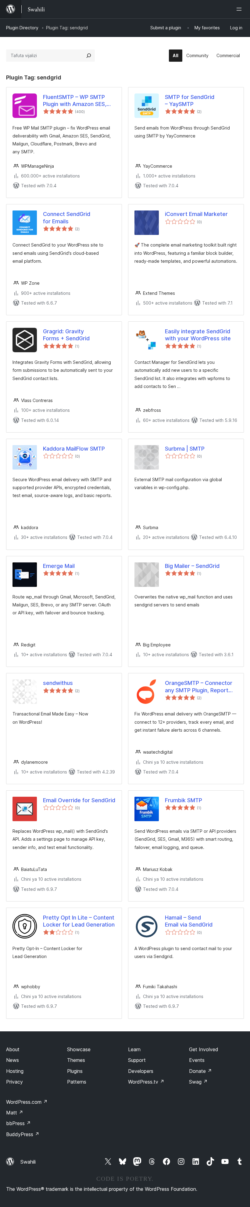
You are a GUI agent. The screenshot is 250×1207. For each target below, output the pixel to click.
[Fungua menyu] (240, 9)
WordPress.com (27, 1102)
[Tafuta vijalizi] (89, 55)
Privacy (14, 1082)
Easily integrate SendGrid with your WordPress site (198, 335)
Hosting (14, 1071)
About (13, 1049)
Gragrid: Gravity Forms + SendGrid (66, 335)
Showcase (79, 1049)
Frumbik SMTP (183, 800)
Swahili (28, 1162)
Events (197, 1060)
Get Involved (203, 1049)
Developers (140, 1071)
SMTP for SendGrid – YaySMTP (189, 100)
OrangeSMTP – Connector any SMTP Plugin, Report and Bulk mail (198, 687)
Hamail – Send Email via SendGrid (188, 921)
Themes (76, 1060)
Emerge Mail (59, 566)
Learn (134, 1049)
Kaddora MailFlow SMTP (74, 448)
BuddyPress (22, 1134)
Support (137, 1060)
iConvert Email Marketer (196, 214)
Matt (14, 1113)
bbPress (18, 1123)
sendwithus (58, 683)
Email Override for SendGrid (79, 800)
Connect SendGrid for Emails (66, 217)
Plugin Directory (22, 27)
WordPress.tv (146, 1082)
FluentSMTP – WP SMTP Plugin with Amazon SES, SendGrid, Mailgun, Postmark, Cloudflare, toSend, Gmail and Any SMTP (74, 101)
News (12, 1060)
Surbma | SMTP (185, 448)
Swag (198, 1082)
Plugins (75, 1071)
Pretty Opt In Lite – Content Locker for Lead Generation (79, 921)
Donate (200, 1071)
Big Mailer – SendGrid (192, 566)
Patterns (76, 1082)
